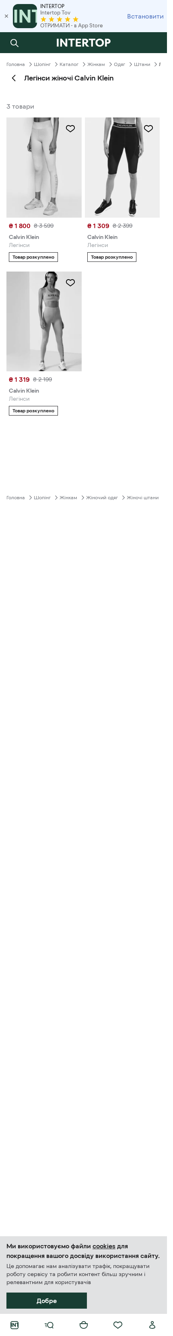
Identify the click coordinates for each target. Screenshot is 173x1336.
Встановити (145, 16)
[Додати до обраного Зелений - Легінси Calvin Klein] (70, 283)
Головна (15, 64)
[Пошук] (14, 43)
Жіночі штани (143, 497)
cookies (104, 1246)
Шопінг (42, 64)
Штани (142, 64)
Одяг (119, 64)
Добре (47, 1300)
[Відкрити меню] (49, 1325)
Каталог (69, 64)
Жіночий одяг (102, 497)
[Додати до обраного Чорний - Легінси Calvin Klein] (148, 129)
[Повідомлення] (152, 43)
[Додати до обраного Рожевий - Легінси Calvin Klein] (70, 129)
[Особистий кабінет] (152, 1325)
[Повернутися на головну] (83, 43)
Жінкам (96, 64)
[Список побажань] (118, 1325)
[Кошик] (84, 1325)
